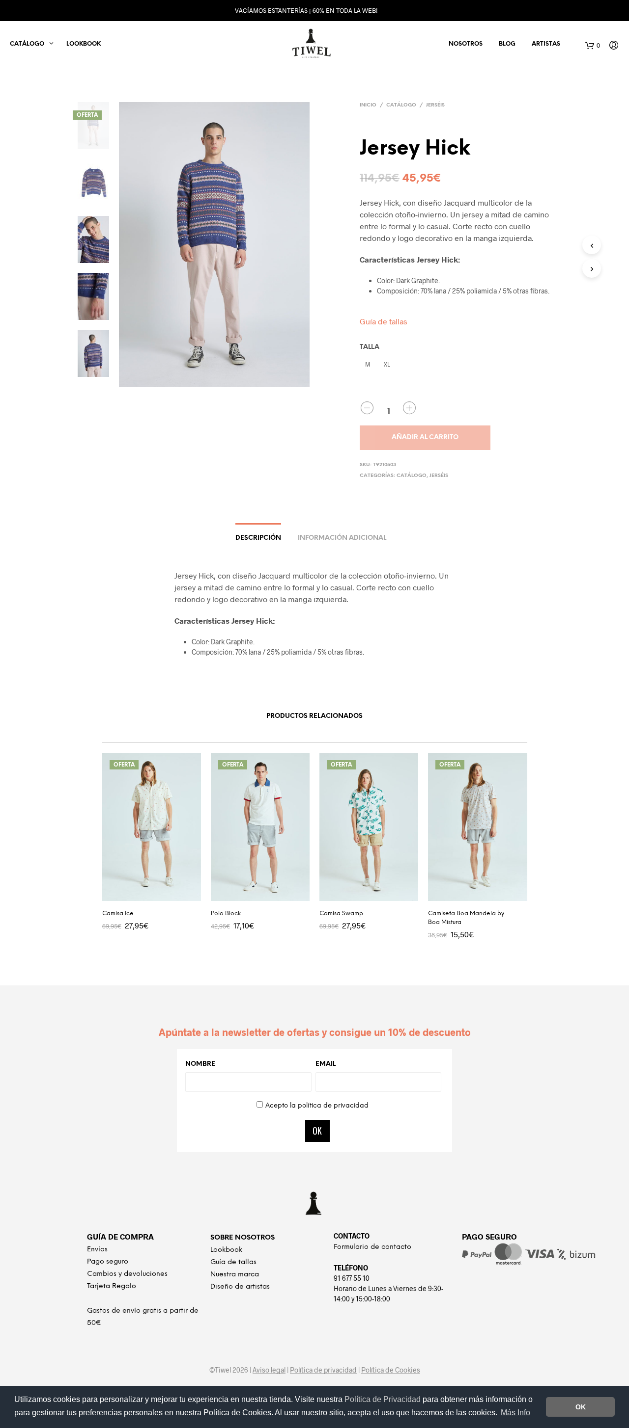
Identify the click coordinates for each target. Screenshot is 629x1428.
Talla (369, 347)
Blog (507, 44)
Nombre (200, 1064)
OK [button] (580, 1407)
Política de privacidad (323, 1370)
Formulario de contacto (372, 1247)
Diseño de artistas (240, 1287)
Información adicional (342, 538)
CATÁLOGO (27, 44)
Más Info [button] (515, 1412)
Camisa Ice (118, 913)
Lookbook (83, 44)
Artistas (546, 44)
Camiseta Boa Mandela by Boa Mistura (466, 918)
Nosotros (466, 44)
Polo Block (226, 913)
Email (325, 1064)
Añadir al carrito (425, 437)
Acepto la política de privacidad (317, 1106)
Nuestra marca (234, 1274)
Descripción (258, 538)
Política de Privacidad (383, 1399)
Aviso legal (269, 1370)
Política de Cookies (390, 1370)
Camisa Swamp (341, 913)
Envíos (97, 1249)
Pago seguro (107, 1262)
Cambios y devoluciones (127, 1274)
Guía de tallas (383, 321)
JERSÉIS (435, 105)
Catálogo (401, 105)
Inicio (368, 105)
